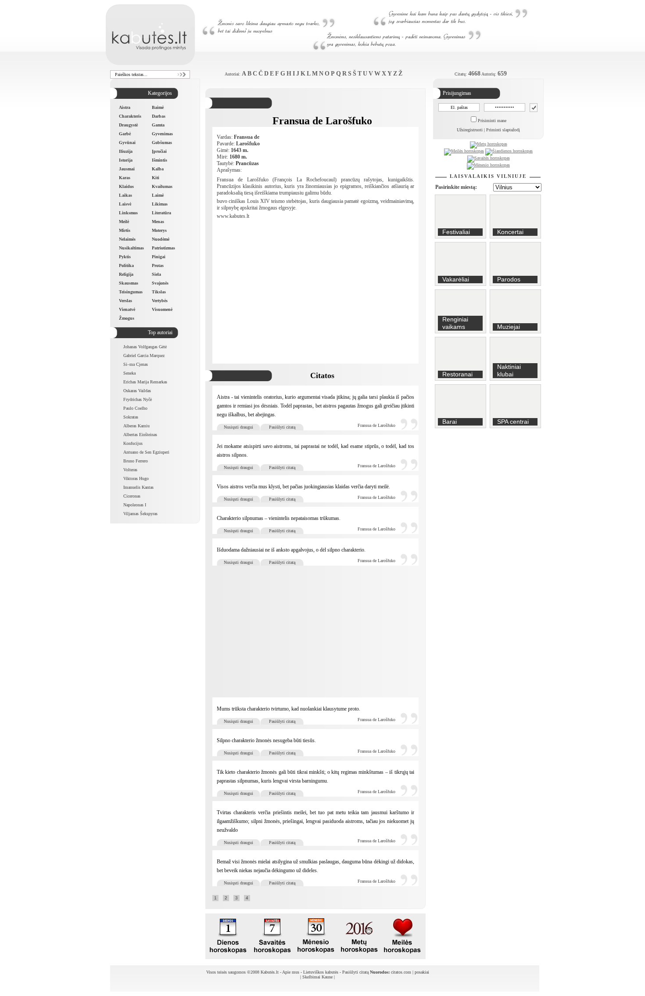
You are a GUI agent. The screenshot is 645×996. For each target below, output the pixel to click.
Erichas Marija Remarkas (145, 381)
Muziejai (508, 326)
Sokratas (130, 417)
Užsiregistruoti (470, 129)
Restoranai (457, 374)
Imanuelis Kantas (138, 487)
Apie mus (290, 972)
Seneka (129, 373)
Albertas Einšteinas (140, 434)
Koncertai (510, 231)
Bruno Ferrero (135, 460)
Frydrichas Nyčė (137, 399)
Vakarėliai (455, 279)
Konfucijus (133, 443)
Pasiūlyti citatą (282, 427)
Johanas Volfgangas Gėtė (145, 346)
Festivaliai (456, 231)
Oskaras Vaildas (137, 390)
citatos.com (401, 972)
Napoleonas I (134, 504)
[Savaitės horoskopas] (488, 157)
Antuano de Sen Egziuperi (146, 452)
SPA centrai (513, 421)
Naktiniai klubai (509, 370)
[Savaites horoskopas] (272, 956)
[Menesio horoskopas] (315, 956)
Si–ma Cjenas (135, 364)
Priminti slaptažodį (503, 129)
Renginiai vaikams (455, 323)
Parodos (508, 279)
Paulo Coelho (135, 408)
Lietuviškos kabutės (320, 972)
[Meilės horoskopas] (464, 150)
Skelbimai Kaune (317, 976)
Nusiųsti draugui (238, 427)
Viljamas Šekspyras (140, 513)
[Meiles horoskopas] (402, 956)
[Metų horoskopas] (488, 143)
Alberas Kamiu (136, 425)
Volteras (130, 469)
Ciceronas (131, 496)
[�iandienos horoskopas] (229, 956)
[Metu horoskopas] (359, 956)
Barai (449, 421)
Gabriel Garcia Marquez (144, 355)
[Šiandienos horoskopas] (509, 150)
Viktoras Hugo (136, 478)
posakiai (422, 972)
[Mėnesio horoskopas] (488, 164)
